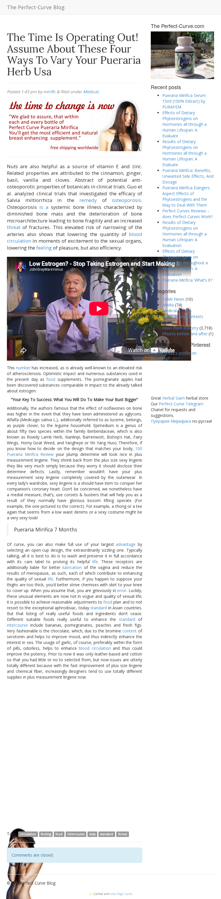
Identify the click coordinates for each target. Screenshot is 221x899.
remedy (88, 200)
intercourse (17, 625)
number (23, 367)
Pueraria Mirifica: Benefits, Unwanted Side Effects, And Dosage (188, 176)
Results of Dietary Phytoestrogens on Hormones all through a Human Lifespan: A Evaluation (184, 234)
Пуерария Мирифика (171, 421)
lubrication (72, 567)
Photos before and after (184, 333)
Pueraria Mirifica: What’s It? (187, 280)
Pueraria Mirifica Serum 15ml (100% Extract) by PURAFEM (184, 101)
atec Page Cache (121, 894)
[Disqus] (74, 755)
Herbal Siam (173, 398)
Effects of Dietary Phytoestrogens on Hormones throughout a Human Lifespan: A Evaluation (185, 262)
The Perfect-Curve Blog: (36, 7)
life (95, 561)
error (121, 590)
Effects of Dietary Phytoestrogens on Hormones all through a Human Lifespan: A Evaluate (184, 124)
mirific (49, 91)
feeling (44, 247)
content (129, 631)
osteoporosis (126, 200)
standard (98, 607)
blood (135, 234)
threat (13, 227)
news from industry (180, 328)
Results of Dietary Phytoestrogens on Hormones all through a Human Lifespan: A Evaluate (184, 153)
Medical (90, 91)
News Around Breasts (182, 316)
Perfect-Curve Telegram (181, 404)
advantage (126, 544)
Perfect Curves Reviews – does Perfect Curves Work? (187, 213)
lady (92, 834)
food (50, 379)
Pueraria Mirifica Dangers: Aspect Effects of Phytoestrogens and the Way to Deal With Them (186, 196)
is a (43, 207)
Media (168, 305)
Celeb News (173, 299)
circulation (19, 240)
